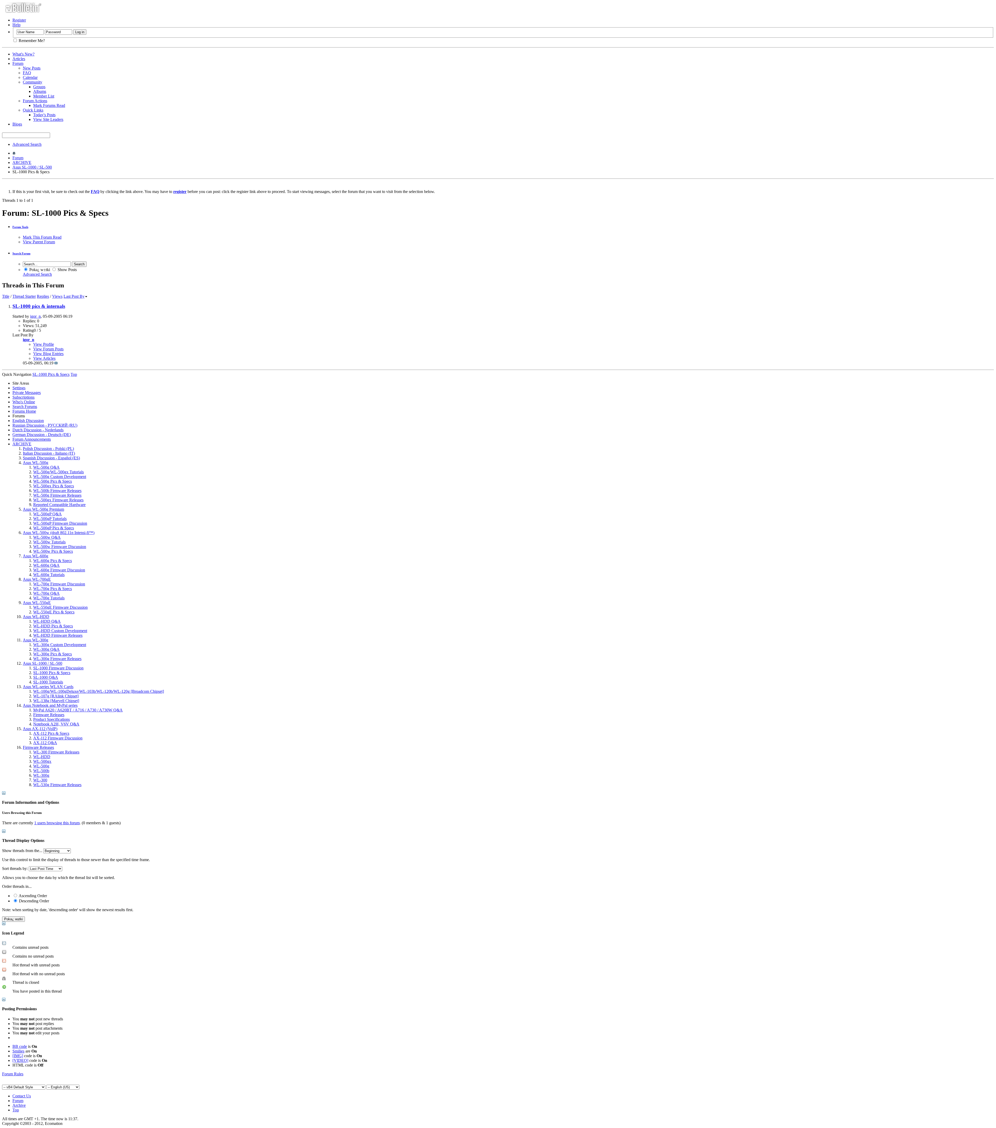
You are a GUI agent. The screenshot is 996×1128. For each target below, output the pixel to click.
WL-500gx (42, 761)
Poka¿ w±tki (39, 269)
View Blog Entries (48, 353)
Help (16, 25)
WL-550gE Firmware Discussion (60, 607)
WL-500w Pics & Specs (53, 551)
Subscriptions (23, 397)
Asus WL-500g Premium (43, 509)
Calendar (30, 77)
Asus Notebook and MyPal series (50, 705)
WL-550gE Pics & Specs (53, 612)
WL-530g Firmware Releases (57, 785)
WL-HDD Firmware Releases (57, 635)
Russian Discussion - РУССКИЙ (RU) (44, 425)
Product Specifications (51, 719)
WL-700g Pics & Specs (52, 588)
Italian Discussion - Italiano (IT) (49, 453)
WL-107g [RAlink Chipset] (56, 696)
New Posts (31, 68)
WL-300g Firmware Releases (57, 658)
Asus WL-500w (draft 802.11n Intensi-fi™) (58, 532)
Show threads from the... (22, 850)
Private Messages (26, 392)
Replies (43, 296)
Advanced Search (27, 144)
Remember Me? (31, 40)
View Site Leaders (48, 119)
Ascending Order (32, 896)
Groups (39, 87)
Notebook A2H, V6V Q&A (56, 724)
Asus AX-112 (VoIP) (40, 728)
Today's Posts (44, 115)
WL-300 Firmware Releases (56, 752)
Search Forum (21, 253)
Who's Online (23, 402)
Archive (19, 1105)
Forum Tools (20, 227)
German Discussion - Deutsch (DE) (41, 434)
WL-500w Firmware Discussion (59, 546)
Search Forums (24, 406)
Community (32, 82)
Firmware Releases (48, 714)
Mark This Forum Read (42, 237)
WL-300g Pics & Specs (52, 654)
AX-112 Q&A (45, 743)
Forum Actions (35, 101)
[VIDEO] (20, 1060)
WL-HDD (41, 757)
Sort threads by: (15, 868)
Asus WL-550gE (37, 602)
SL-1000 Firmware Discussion (58, 668)
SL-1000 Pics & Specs (51, 672)
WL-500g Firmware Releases (57, 495)
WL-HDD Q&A (47, 621)
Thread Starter (24, 296)
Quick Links (33, 110)
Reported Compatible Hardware (59, 504)
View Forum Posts (48, 349)
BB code (19, 1046)
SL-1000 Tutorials (48, 682)
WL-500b (41, 771)
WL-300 (40, 780)
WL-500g (41, 766)
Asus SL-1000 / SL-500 (32, 167)
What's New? (23, 54)
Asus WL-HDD (36, 616)
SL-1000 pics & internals (38, 306)
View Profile (43, 344)
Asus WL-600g (35, 556)
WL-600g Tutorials (49, 574)
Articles (18, 59)
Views (57, 296)
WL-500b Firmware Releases (57, 490)
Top (74, 374)
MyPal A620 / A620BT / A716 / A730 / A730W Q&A (78, 710)
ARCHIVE (21, 162)
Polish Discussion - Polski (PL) (48, 448)
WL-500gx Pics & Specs (53, 486)
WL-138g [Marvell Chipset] (56, 700)
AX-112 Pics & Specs (51, 733)
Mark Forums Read (49, 105)
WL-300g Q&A (46, 649)
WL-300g (41, 775)
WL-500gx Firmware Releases (58, 500)
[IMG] (17, 1056)
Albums (39, 91)
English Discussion (28, 420)
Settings (18, 388)
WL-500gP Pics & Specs (53, 528)
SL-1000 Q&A (45, 677)
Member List (43, 96)
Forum (17, 63)
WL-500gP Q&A (47, 514)
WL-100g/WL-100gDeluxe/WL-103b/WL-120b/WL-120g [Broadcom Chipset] (98, 691)
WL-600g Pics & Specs (52, 560)
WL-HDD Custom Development (60, 630)
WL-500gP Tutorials (50, 518)
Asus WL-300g (35, 640)
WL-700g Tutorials (49, 598)
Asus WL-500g (35, 462)
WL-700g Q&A (46, 593)
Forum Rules (12, 1074)
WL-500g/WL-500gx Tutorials (58, 472)
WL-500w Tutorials (49, 542)
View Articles (44, 358)
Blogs (17, 124)
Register (19, 20)
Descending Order (33, 901)
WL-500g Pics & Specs (52, 481)
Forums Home (24, 411)
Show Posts (67, 269)
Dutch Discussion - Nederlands (38, 430)
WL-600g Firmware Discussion (59, 570)
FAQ (27, 73)
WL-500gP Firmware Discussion (60, 523)
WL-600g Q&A (46, 565)
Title (5, 296)
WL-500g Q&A (46, 467)
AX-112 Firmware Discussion (57, 738)
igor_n (35, 316)
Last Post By (74, 296)
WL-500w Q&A (47, 537)
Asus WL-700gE (37, 579)
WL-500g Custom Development (59, 476)
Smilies (18, 1051)
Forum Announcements (31, 439)
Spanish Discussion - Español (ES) (51, 458)
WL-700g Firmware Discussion (59, 584)
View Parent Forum (39, 242)
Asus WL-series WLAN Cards (48, 686)
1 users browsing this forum (57, 823)
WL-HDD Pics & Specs (53, 626)
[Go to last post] (56, 363)
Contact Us (21, 1096)
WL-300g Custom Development (59, 644)
